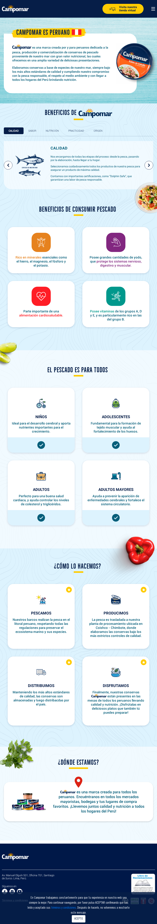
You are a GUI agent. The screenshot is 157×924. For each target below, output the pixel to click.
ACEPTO (78, 918)
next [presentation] (149, 165)
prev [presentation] (8, 165)
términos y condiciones (63, 907)
